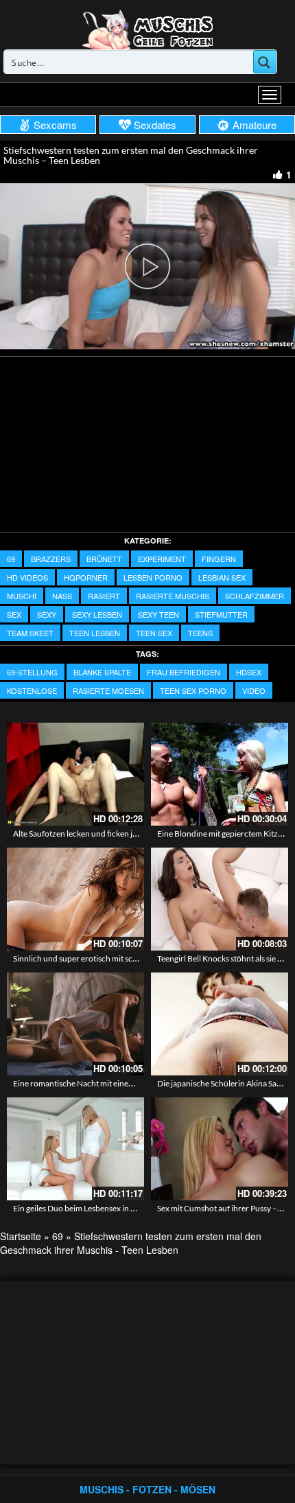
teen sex (154, 632)
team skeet (30, 632)
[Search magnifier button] (264, 61)
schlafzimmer (254, 595)
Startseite (20, 1236)
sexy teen (158, 614)
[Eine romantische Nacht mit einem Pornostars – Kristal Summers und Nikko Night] (75, 1023)
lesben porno (152, 577)
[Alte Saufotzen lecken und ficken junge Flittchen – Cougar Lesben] (75, 774)
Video (254, 690)
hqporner (86, 577)
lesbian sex (222, 577)
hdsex (248, 671)
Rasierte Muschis (172, 595)
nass (62, 595)
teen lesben (94, 632)
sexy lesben (97, 614)
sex (14, 614)
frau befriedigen (183, 671)
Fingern (219, 558)
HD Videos (27, 577)
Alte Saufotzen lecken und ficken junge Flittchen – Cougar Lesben (129, 833)
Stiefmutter (221, 614)
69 (11, 558)
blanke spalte (102, 671)
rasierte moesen (108, 690)
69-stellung (32, 671)
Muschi (21, 595)
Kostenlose (32, 690)
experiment (162, 558)
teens (200, 632)
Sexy (46, 614)
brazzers (51, 558)
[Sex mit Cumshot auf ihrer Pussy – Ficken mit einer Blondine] (219, 1148)
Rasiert (104, 595)
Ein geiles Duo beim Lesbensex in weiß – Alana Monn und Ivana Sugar (135, 1208)
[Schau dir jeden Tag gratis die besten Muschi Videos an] (147, 29)
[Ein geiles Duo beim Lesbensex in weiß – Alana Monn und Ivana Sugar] (75, 1148)
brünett (104, 558)
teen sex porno (193, 690)
